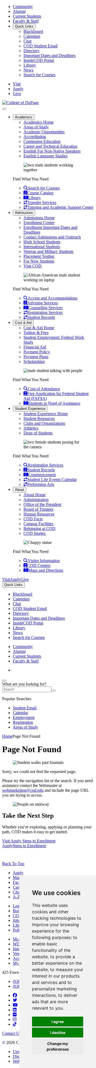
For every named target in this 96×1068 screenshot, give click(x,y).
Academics (23, 117)
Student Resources (39, 418)
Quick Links (24, 26)
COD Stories (34, 533)
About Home (34, 495)
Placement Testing (38, 256)
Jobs (16, 920)
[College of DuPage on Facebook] (15, 995)
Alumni (19, 11)
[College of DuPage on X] (15, 1000)
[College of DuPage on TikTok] (15, 1024)
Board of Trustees (38, 509)
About (19, 490)
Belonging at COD (39, 528)
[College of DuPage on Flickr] (15, 1014)
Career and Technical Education (50, 146)
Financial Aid (34, 347)
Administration (36, 499)
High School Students (41, 242)
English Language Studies (45, 156)
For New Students (38, 261)
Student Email (25, 708)
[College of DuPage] (20, 102)
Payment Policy (36, 352)
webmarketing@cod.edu (22, 790)
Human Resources (38, 514)
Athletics (30, 428)
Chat (27, 41)
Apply (18, 872)
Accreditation (34, 136)
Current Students (27, 16)
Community (23, 6)
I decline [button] (57, 1032)
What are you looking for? (24, 684)
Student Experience (30, 409)
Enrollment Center (38, 222)
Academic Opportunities (44, 132)
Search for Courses (39, 75)
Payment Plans (35, 356)
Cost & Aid (23, 323)
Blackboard (33, 31)
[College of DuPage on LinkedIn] (15, 1010)
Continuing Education (42, 141)
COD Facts (33, 519)
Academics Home (38, 122)
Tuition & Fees (36, 332)
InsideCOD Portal (38, 60)
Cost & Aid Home (38, 327)
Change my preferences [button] (58, 1046)
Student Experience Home (45, 413)
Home (7, 736)
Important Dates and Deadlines (49, 55)
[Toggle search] (4, 680)
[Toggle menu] (4, 109)
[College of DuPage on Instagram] (15, 1019)
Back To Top (13, 863)
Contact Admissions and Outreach (52, 237)
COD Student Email (40, 46)
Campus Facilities (38, 523)
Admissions (24, 213)
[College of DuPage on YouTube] (15, 1005)
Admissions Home (39, 217)
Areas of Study (36, 127)
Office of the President (42, 504)
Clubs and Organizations (44, 423)
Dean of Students (38, 433)
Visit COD (32, 266)
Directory (31, 50)
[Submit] (53, 690)
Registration (23, 722)
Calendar (20, 712)
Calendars (31, 36)
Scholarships (34, 361)
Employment (23, 717)
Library (29, 65)
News (28, 70)
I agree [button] (57, 1021)
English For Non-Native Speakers (52, 151)
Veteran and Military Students (48, 251)
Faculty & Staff (26, 21)
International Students (41, 246)
